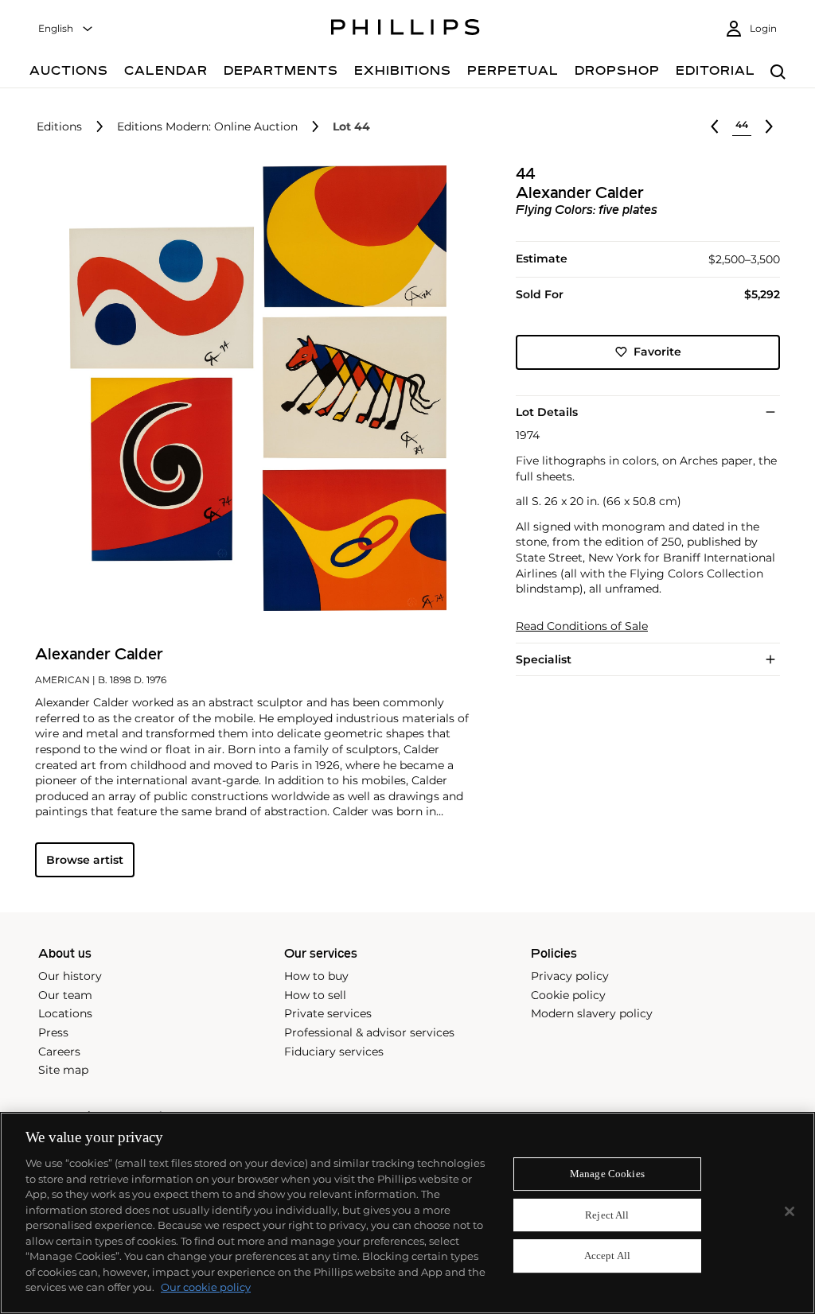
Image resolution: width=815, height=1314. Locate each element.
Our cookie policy (206, 1287)
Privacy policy (570, 976)
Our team (65, 995)
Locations (65, 1013)
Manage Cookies (607, 1174)
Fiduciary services (334, 1051)
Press (53, 1032)
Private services (328, 1013)
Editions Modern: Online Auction (207, 127)
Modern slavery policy (592, 1013)
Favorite (657, 351)
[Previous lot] (715, 126)
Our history (70, 976)
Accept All (607, 1256)
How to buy (316, 976)
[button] (253, 388)
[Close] (789, 1211)
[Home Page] (405, 29)
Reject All (607, 1215)
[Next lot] (769, 126)
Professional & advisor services (369, 1032)
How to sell (315, 995)
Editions (59, 127)
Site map (63, 1070)
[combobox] (66, 29)
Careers (59, 1051)
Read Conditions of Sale (582, 626)
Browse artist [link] (84, 860)
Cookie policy (568, 995)
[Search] (778, 72)
